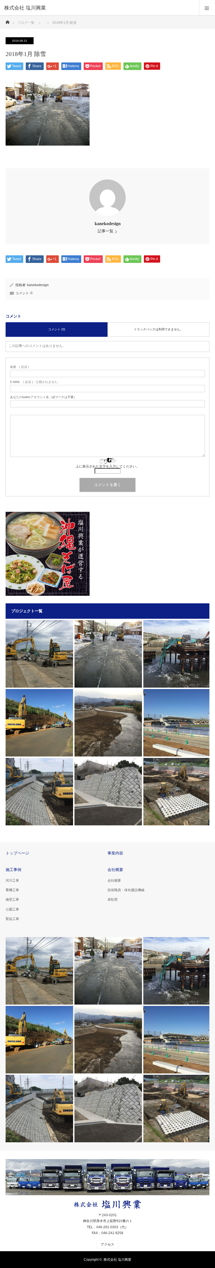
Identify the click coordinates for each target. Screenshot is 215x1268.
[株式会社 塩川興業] (99, 8)
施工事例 (13, 869)
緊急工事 (12, 919)
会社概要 (115, 869)
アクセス (107, 1244)
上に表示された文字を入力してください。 (107, 466)
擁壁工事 (12, 900)
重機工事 (12, 890)
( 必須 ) (19, 366)
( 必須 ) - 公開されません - (34, 382)
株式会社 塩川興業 (117, 1260)
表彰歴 (113, 900)
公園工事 (12, 909)
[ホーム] (7, 20)
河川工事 (12, 880)
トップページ (17, 853)
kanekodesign (108, 223)
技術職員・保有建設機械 (126, 890)
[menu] (207, 8)
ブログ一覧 (26, 23)
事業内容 (115, 853)
